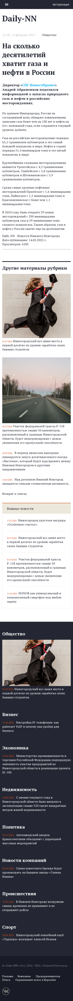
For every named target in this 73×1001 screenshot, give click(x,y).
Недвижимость (19, 789)
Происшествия (19, 894)
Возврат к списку (14, 494)
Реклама (7, 976)
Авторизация (61, 4)
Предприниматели (48, 976)
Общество (49, 35)
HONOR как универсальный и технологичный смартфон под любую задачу (34, 597)
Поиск (6, 980)
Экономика (15, 748)
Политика (13, 827)
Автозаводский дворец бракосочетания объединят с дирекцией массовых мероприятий (31, 839)
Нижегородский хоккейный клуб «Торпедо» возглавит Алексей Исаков (33, 937)
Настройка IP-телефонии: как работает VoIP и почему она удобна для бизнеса (30, 726)
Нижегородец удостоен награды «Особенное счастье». (36, 522)
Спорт (9, 927)
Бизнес (10, 714)
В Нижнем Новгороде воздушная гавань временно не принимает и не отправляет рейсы (33, 906)
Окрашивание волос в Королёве (35, 980)
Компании (24, 976)
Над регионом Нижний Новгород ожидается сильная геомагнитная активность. (35, 481)
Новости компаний (24, 860)
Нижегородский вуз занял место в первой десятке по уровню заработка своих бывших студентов (33, 345)
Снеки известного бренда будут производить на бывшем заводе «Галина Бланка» (32, 872)
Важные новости (20, 508)
